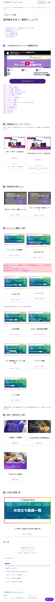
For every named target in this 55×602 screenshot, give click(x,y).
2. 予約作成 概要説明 (10, 87)
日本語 (49, 2)
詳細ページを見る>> (27, 534)
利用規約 (5, 595)
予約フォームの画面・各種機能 (13, 578)
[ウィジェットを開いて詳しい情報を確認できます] (49, 599)
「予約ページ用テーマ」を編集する (14, 166)
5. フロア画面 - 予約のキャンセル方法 (14, 92)
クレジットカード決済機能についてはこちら (16, 269)
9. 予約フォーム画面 (10, 99)
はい (24, 550)
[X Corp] (6, 542)
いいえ (31, 550)
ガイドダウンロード (27, 81)
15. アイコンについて (10, 109)
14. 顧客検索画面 (9, 107)
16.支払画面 (8, 111)
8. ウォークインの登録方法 (11, 97)
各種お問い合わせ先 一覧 (12, 568)
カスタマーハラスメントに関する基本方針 (13, 598)
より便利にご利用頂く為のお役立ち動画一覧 (16, 571)
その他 (4, 9)
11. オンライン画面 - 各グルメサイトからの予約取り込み (18, 102)
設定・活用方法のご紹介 (12, 34)
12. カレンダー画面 (9, 104)
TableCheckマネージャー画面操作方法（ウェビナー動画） (20, 28)
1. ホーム (7, 85)
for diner (41, 2)
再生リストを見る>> (15, 214)
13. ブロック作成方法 (10, 105)
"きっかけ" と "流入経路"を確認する (14, 581)
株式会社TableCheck (33, 598)
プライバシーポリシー (33, 595)
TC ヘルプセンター (7, 7)
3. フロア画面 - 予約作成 (11, 88)
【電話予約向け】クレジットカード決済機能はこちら (18, 270)
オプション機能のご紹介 (12, 33)
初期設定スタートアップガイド (13, 29)
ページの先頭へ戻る (8, 558)
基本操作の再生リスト (11, 31)
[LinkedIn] (8, 542)
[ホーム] (13, 2)
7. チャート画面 (9, 95)
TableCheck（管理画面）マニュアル (20, 7)
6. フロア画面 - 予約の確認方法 (12, 94)
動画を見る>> (14, 158)
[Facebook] (4, 542)
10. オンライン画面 (9, 100)
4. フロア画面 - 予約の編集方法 (12, 90)
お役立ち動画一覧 (10, 36)
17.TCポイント (8, 112)
